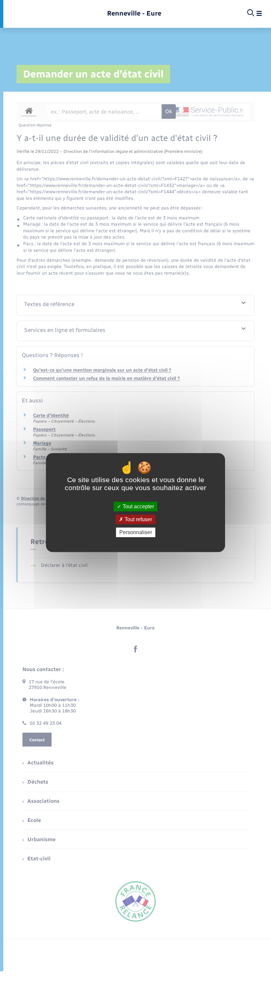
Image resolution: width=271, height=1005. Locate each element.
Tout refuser (137, 519)
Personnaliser (135, 532)
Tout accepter (137, 506)
